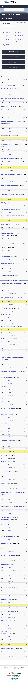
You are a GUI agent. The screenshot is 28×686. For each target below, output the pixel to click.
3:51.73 (9, 241)
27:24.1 (9, 190)
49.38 (9, 431)
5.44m (9, 323)
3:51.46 (9, 567)
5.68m (9, 533)
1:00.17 (9, 651)
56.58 (9, 464)
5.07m (9, 607)
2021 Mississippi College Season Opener (11, 620)
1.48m (9, 581)
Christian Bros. (23, 22)
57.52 (9, 575)
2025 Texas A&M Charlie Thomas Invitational (12, 144)
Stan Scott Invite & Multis (7, 158)
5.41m (9, 154)
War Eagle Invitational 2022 (8, 462)
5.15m (9, 85)
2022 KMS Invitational (7, 543)
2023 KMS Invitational (7, 387)
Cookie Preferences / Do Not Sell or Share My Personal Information (15, 669)
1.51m (9, 593)
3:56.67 (9, 578)
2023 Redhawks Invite (7, 399)
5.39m (9, 181)
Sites (5, 667)
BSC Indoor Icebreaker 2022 (8, 414)
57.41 (9, 499)
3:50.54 (9, 364)
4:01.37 (9, 434)
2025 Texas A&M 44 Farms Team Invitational (12, 98)
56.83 (9, 288)
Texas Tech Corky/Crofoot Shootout (10, 89)
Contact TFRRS (18, 667)
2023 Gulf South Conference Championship (12, 283)
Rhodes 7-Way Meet (6, 599)
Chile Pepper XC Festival (7, 203)
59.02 (9, 590)
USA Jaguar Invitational (7, 377)
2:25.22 (19, 32)
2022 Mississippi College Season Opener (11, 506)
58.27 (9, 602)
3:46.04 (9, 128)
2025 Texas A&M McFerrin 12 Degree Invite (12, 174)
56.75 (9, 317)
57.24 (9, 332)
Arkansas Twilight (5, 564)
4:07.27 (9, 614)
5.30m (9, 488)
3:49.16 (9, 117)
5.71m (9, 513)
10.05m (8, 39)
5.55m (9, 367)
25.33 (7, 30)
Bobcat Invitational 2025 (7, 106)
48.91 (9, 446)
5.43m (9, 293)
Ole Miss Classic (5, 483)
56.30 (9, 109)
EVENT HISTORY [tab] (14, 57)
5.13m (9, 617)
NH (8, 548)
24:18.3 (9, 212)
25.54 (9, 497)
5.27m (9, 551)
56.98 (9, 474)
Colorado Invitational (6, 263)
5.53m (9, 131)
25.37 (9, 341)
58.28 (9, 250)
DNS (9, 91)
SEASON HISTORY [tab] (13, 62)
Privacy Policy (6, 665)
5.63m (9, 383)
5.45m (9, 502)
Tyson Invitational (5, 256)
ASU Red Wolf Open (6, 308)
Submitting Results (10, 667)
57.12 (9, 126)
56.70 (9, 417)
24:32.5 (9, 205)
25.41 (9, 511)
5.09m (9, 595)
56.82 (9, 79)
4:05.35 (9, 268)
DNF (9, 188)
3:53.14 (9, 290)
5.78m (9, 344)
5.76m (9, 458)
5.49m (9, 271)
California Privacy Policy (14, 665)
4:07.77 (9, 654)
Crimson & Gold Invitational (8, 408)
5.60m (9, 404)
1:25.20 (8, 32)
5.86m (9, 304)
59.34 (9, 401)
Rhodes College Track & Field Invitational (11, 492)
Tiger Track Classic (6, 348)
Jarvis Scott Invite (5, 135)
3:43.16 (9, 82)
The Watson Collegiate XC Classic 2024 (11, 194)
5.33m (9, 335)
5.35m (9, 243)
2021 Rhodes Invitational (7, 611)
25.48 (9, 351)
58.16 (9, 539)
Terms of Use (22, 665)
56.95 (9, 362)
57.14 (9, 389)
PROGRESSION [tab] (13, 67)
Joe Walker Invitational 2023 (8, 326)
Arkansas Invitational (6, 275)
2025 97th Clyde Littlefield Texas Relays (11, 113)
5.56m (9, 656)
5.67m (9, 479)
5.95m (19, 35)
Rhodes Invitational (6, 338)
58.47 (9, 230)
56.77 (9, 238)
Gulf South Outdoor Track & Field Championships (13, 571)
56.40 (9, 428)
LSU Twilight (4, 247)
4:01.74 (9, 449)
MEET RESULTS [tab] (13, 52)
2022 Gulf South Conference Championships (12, 424)
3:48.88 (9, 320)
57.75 (9, 353)
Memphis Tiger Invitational (8, 440)
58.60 (9, 625)
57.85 (9, 527)
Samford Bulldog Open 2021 (8, 648)
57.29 (9, 266)
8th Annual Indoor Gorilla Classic (9, 371)
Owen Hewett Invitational (7, 165)
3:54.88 (9, 140)
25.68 (9, 227)
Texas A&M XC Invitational (8, 209)
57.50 (9, 486)
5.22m (9, 278)
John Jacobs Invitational (7, 224)
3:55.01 (9, 392)
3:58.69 (9, 530)
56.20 (9, 380)
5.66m (9, 311)
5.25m (9, 642)
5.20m (9, 628)
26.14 (9, 522)
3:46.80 (9, 152)
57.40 (9, 149)
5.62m (9, 374)
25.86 (9, 524)
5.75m (9, 583)
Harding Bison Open (6, 471)
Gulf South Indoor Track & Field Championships (13, 357)
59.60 (9, 636)
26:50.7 (8, 44)
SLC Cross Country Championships (10, 185)
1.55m (7, 35)
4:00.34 (9, 639)
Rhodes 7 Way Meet (6, 314)
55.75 (19, 30)
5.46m (9, 395)
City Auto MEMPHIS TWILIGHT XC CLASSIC (12, 216)
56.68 (9, 161)
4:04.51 (9, 558)
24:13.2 (19, 39)
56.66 (9, 102)
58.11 (9, 546)
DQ (8, 178)
